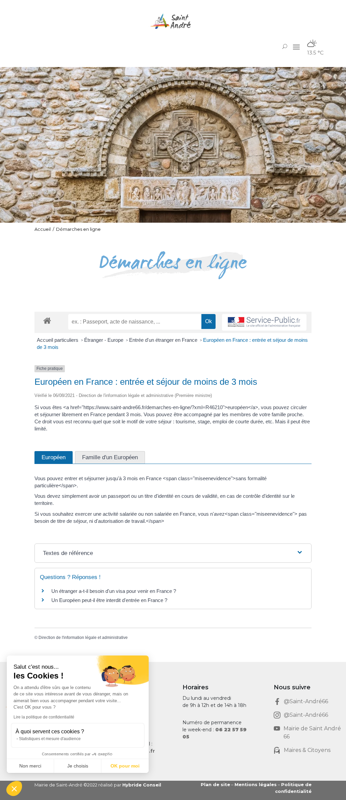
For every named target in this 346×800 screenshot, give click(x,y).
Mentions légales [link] (255, 784)
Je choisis (77, 766)
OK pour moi (125, 766)
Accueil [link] (42, 229)
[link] (173, 21)
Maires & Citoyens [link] (307, 750)
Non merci (30, 766)
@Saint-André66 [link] (306, 701)
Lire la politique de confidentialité (44, 717)
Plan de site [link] (215, 784)
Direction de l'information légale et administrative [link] (83, 637)
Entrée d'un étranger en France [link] (164, 340)
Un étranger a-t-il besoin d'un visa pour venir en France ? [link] (113, 591)
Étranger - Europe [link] (104, 340)
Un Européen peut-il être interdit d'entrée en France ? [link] (109, 600)
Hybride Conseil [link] (141, 784)
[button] (296, 46)
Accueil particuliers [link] (58, 340)
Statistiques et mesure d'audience (50, 738)
